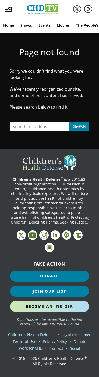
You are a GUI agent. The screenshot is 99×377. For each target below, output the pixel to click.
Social (75, 348)
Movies (63, 25)
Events (44, 25)
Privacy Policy (55, 341)
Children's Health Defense (31, 334)
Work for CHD (31, 348)
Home (8, 25)
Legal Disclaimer (76, 334)
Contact (56, 348)
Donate (49, 275)
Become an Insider (49, 306)
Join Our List (49, 291)
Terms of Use (24, 341)
